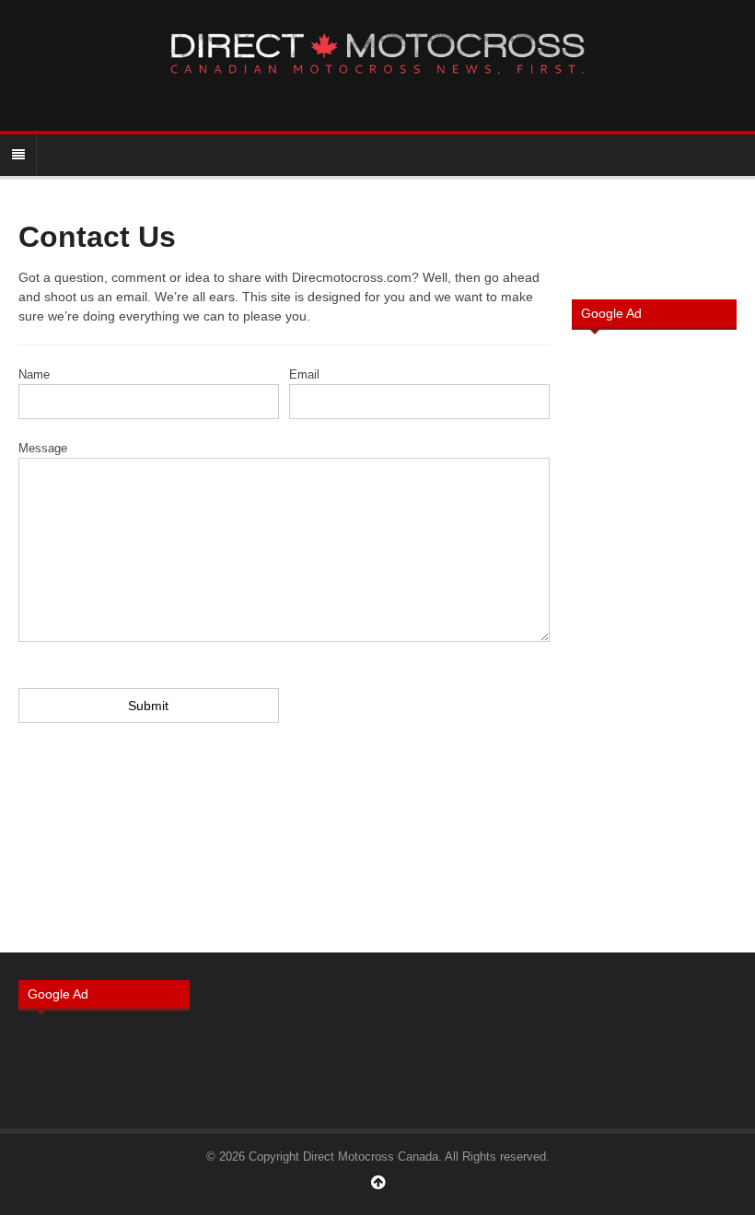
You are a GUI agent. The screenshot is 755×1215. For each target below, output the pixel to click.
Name (34, 374)
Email (304, 374)
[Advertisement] (654, 639)
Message (42, 448)
